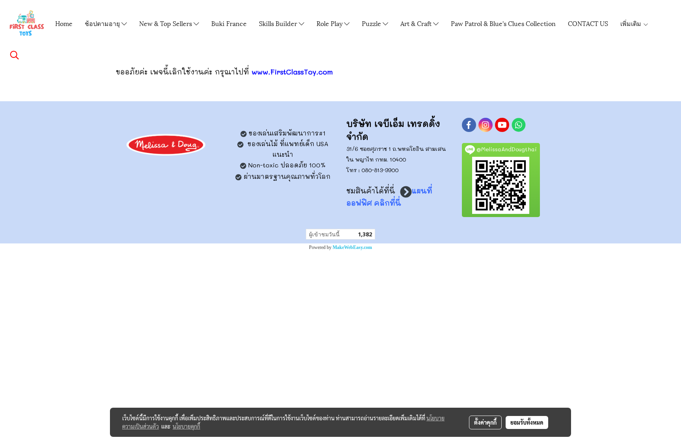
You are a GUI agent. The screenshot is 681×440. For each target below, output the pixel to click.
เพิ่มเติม (631, 23)
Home (64, 23)
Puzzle (372, 23)
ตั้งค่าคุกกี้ (485, 422)
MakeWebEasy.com (352, 247)
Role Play (330, 23)
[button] (14, 55)
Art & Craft (416, 23)
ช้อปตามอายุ (103, 23)
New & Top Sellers (166, 23)
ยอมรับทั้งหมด (526, 422)
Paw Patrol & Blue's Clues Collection (503, 23)
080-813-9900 (379, 170)
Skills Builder (279, 23)
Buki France (229, 23)
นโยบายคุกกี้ (186, 426)
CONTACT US (588, 23)
